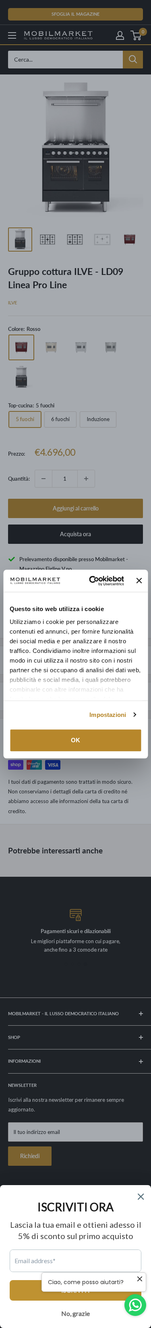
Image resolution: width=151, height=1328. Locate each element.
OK (75, 740)
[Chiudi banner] (139, 581)
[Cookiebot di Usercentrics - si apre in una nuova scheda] (92, 581)
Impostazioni (107, 714)
